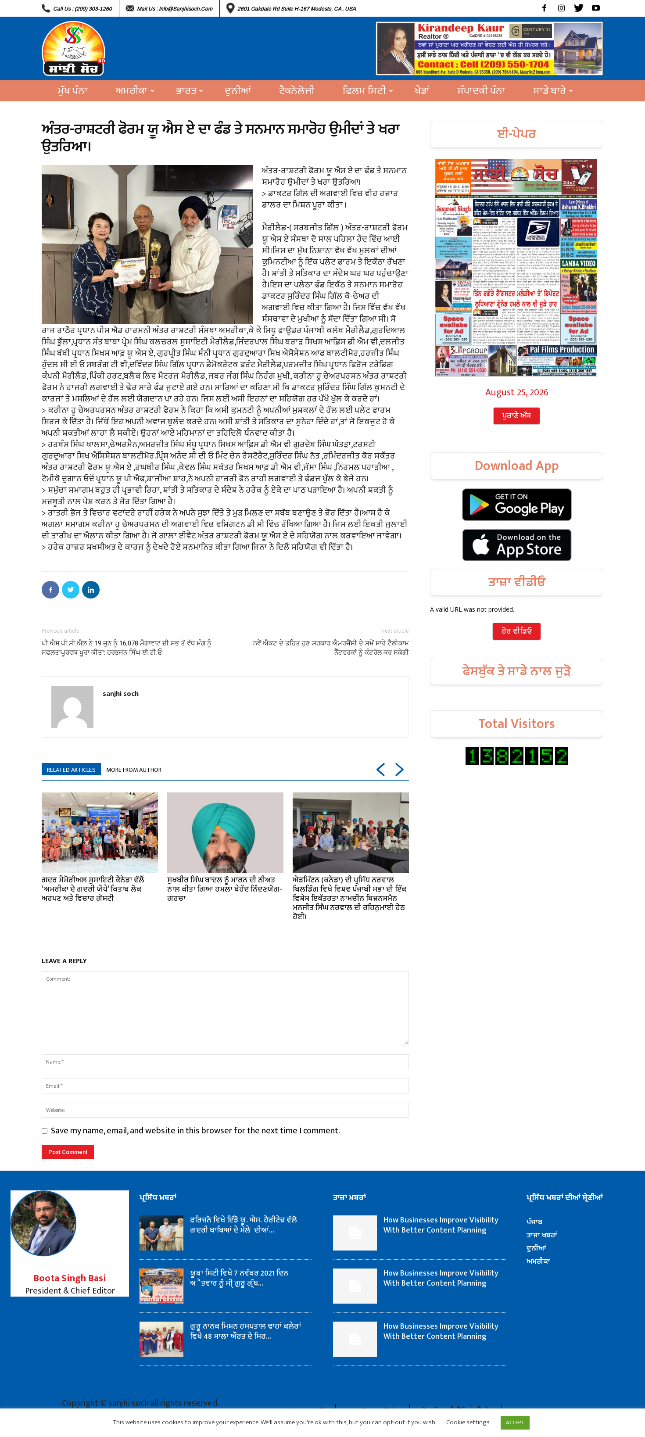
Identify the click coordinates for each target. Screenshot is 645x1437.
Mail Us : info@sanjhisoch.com (174, 9)
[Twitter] (578, 8)
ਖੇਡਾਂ (422, 91)
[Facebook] (544, 8)
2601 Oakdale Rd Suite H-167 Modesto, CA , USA (296, 9)
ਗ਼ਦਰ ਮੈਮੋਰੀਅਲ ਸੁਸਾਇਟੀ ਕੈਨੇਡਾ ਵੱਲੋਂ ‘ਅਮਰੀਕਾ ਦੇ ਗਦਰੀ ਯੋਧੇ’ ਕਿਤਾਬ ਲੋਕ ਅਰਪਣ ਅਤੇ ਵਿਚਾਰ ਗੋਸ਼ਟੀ (93, 889)
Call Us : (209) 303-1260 (82, 9)
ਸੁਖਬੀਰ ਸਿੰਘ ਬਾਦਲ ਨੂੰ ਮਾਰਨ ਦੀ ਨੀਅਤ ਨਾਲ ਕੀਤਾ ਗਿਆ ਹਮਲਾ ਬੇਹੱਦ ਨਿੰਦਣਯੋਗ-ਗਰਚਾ (224, 889)
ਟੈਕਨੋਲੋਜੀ (297, 91)
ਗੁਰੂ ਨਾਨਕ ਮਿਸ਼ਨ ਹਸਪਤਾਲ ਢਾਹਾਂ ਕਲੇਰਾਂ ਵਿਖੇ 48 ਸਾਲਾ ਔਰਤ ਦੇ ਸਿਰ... (245, 1331)
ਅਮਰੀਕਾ (131, 91)
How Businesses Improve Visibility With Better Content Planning (440, 1225)
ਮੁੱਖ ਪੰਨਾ (73, 91)
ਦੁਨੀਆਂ (238, 91)
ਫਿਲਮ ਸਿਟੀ (364, 91)
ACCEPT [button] (515, 1422)
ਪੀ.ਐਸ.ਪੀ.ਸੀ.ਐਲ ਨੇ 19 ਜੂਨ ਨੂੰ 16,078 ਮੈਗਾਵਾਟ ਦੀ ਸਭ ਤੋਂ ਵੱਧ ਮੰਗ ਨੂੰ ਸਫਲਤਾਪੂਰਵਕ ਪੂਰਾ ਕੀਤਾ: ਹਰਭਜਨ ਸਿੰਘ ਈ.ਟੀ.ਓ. (126, 647)
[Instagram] (561, 8)
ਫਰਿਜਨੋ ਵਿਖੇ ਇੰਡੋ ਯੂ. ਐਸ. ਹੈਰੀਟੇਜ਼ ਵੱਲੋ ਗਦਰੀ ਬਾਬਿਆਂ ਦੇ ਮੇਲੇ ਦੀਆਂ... (243, 1225)
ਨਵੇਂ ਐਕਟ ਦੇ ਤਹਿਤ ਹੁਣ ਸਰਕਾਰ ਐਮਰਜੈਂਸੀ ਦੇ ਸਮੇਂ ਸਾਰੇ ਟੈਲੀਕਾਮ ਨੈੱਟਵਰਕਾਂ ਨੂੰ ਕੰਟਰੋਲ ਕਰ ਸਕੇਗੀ (331, 647)
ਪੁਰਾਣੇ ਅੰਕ (516, 416)
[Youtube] (595, 8)
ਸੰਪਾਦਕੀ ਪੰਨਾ (481, 91)
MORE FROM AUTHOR (133, 770)
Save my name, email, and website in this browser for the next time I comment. (195, 1130)
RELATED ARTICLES (71, 770)
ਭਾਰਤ (186, 91)
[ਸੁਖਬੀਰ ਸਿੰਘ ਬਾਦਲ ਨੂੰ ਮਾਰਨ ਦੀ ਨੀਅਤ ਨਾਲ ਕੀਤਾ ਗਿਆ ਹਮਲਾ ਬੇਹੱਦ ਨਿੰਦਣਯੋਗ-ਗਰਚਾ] (225, 832)
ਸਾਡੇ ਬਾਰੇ (550, 91)
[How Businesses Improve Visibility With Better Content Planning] (355, 1233)
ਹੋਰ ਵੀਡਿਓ (517, 631)
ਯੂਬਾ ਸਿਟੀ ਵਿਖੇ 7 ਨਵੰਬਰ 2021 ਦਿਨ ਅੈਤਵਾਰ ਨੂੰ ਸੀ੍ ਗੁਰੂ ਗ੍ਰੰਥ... (239, 1278)
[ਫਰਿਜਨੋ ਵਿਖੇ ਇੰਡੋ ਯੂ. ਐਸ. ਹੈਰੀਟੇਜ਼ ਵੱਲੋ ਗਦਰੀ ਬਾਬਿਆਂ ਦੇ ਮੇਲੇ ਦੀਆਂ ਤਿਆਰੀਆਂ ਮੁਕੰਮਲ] (161, 1233)
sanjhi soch (121, 693)
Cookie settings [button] (468, 1422)
